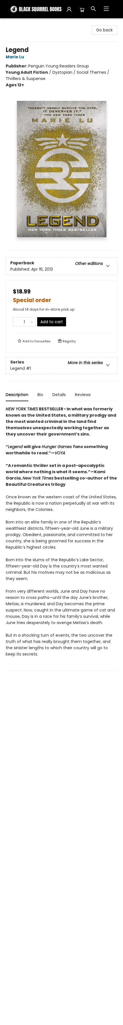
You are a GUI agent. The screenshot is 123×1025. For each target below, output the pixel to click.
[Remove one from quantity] (16, 322)
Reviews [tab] (83, 394)
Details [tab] (59, 394)
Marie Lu (15, 57)
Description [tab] (17, 394)
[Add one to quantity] (31, 322)
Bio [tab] (40, 394)
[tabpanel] (61, 538)
